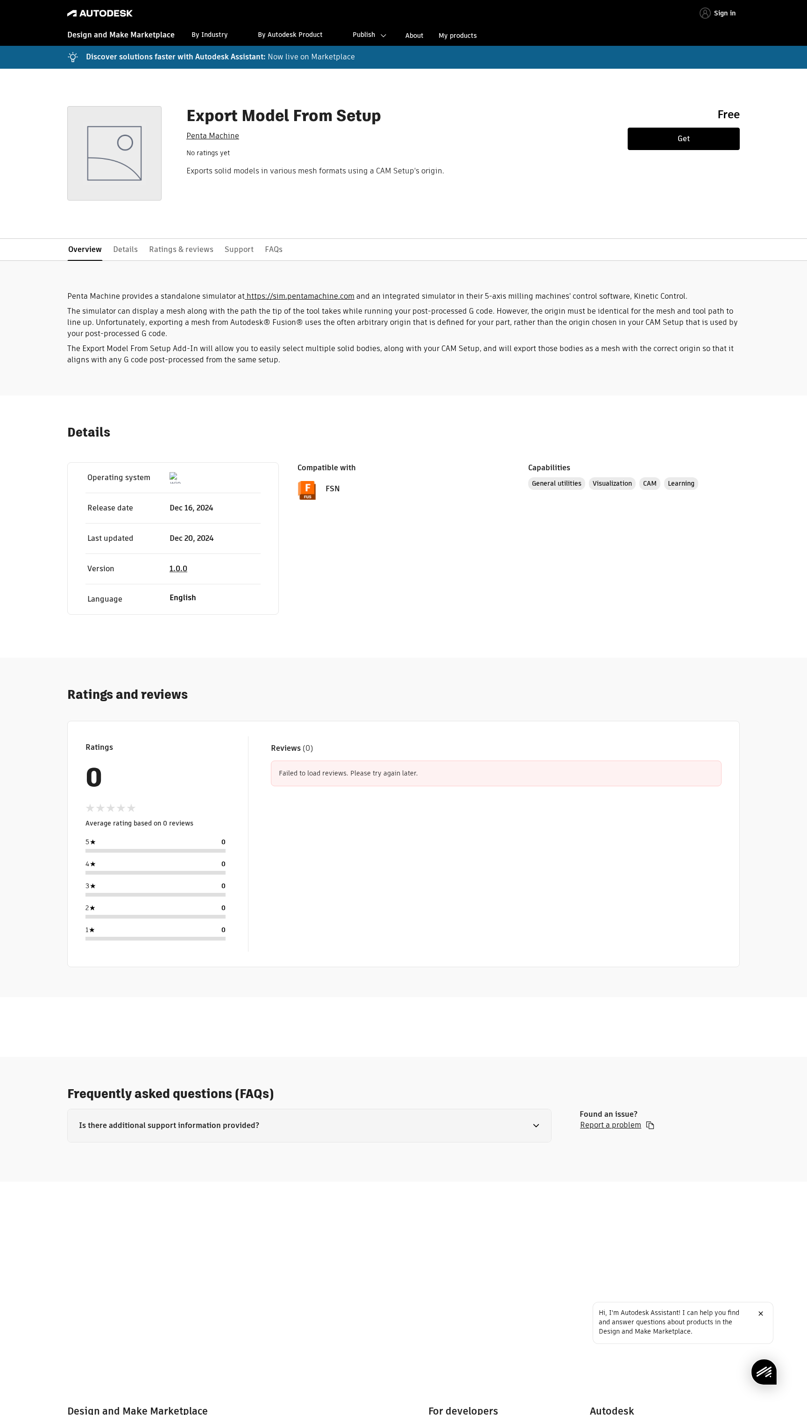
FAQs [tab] (274, 249)
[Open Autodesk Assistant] (764, 1372)
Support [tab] (239, 249)
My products (458, 35)
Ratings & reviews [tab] (181, 249)
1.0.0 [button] (178, 568)
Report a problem (610, 1125)
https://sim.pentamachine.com (299, 296)
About (414, 35)
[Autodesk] (100, 13)
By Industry (209, 34)
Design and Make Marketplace (121, 34)
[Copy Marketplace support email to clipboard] (650, 1125)
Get (684, 138)
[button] (309, 1125)
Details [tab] (125, 249)
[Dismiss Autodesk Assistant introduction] (760, 1313)
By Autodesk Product (290, 34)
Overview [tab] (85, 249)
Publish (364, 34)
